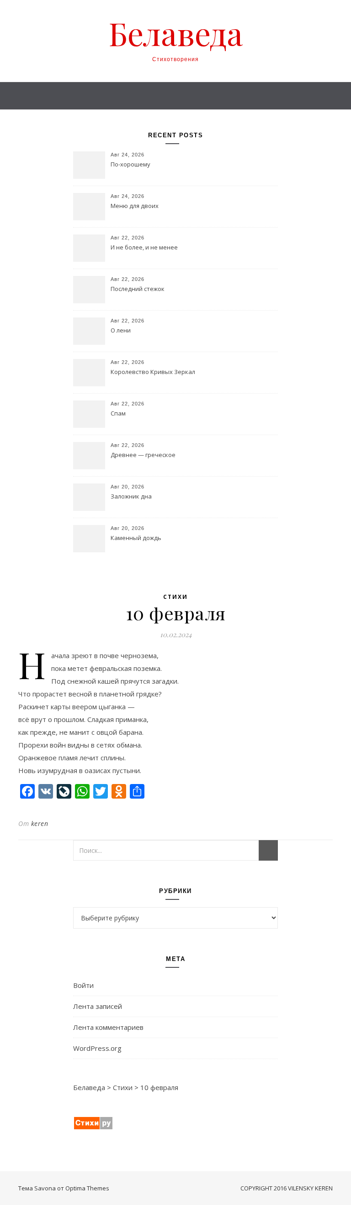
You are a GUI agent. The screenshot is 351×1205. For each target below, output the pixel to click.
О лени (121, 330)
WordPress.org (97, 1048)
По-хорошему (130, 164)
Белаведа (176, 33)
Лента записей (97, 1006)
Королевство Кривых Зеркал (153, 372)
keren (39, 823)
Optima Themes (87, 1188)
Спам (118, 413)
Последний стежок (138, 289)
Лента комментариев (108, 1027)
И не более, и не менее (144, 247)
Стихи (175, 597)
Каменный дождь (136, 538)
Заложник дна (131, 496)
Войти (83, 985)
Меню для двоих (135, 206)
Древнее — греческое (143, 455)
